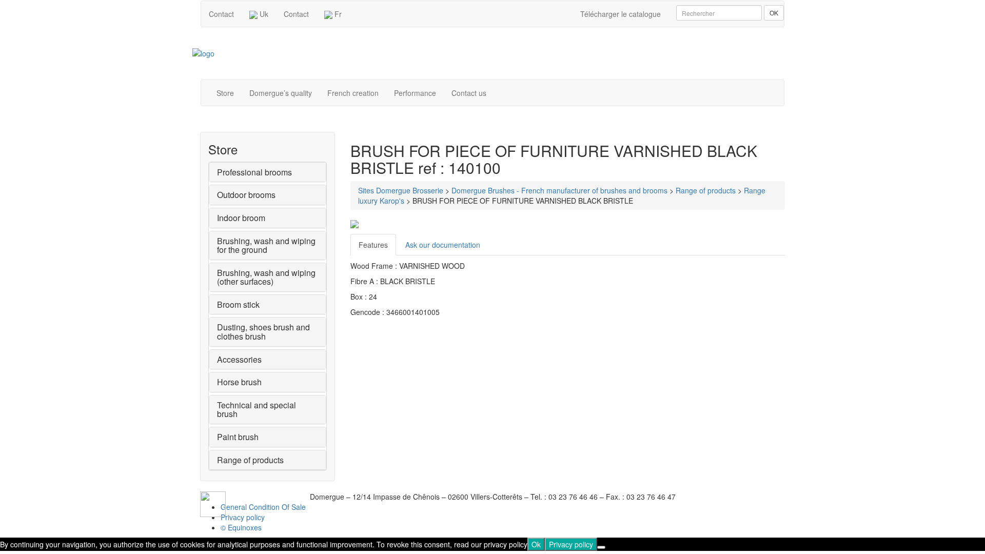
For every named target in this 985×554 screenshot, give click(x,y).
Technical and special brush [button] (256, 409)
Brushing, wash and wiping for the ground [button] (266, 245)
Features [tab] (373, 245)
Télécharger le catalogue (620, 14)
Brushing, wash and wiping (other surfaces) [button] (266, 277)
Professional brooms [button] (254, 172)
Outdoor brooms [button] (246, 195)
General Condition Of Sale (263, 507)
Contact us (468, 93)
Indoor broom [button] (241, 218)
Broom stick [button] (238, 304)
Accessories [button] (239, 359)
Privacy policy (243, 517)
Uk (263, 14)
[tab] (267, 172)
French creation (353, 93)
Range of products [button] (250, 460)
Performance (415, 93)
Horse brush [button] (239, 382)
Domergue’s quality (280, 93)
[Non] (601, 547)
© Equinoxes (241, 527)
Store (225, 93)
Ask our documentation (442, 245)
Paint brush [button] (238, 437)
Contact (221, 14)
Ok (536, 544)
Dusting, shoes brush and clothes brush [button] (263, 331)
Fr (337, 14)
